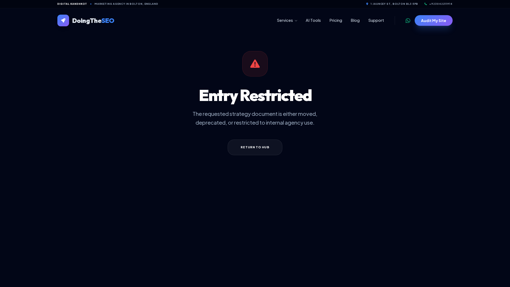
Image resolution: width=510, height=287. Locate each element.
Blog (355, 20)
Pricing (335, 20)
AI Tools (313, 20)
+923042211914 (441, 3)
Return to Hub (255, 147)
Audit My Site (433, 20)
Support (376, 20)
